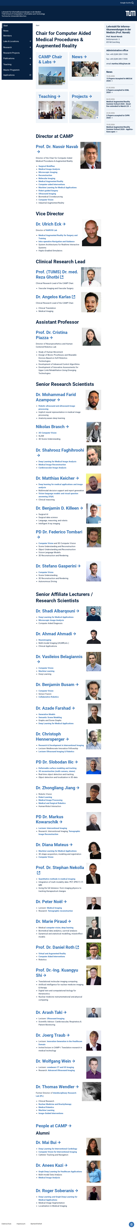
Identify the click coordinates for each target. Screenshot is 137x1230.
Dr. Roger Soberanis (55, 1190)
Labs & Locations (11, 41)
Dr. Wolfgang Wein (53, 1061)
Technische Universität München (14, 16)
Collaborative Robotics (49, 697)
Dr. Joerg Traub (50, 1035)
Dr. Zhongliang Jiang (55, 787)
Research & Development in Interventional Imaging (61, 745)
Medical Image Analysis (49, 169)
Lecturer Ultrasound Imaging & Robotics (56, 751)
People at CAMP (51, 1125)
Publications (8, 58)
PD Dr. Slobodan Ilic (55, 762)
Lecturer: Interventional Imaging (53, 828)
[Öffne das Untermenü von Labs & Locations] (30, 41)
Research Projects (11, 53)
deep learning (67, 927)
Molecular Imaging (47, 178)
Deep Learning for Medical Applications (56, 617)
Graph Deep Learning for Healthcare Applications (60, 1171)
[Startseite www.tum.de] (130, 13)
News (5, 31)
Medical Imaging (54, 908)
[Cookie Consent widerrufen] (131, 1224)
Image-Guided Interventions (51, 1113)
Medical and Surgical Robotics (52, 803)
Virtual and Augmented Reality (52, 953)
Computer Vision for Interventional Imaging (58, 1152)
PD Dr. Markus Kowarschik (49, 819)
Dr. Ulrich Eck (48, 224)
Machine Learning (46, 671)
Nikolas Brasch (50, 426)
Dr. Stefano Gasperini (56, 566)
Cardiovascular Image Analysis (52, 468)
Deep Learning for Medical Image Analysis (57, 461)
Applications (9, 75)
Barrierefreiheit (36, 1224)
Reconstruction (45, 175)
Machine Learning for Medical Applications (58, 187)
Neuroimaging (45, 640)
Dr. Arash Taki (49, 1012)
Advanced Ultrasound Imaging (61, 1070)
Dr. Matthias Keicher (55, 478)
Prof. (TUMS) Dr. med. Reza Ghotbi (57, 274)
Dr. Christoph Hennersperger (50, 736)
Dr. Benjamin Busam (55, 684)
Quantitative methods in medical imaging (57, 879)
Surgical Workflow (47, 166)
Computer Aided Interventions (52, 956)
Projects (80, 96)
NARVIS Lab (51, 230)
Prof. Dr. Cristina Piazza (51, 335)
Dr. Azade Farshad (53, 708)
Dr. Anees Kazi (49, 1165)
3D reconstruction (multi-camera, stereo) (57, 771)
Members (7, 36)
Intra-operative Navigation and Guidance (57, 241)
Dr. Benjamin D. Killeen (57, 508)
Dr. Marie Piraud (51, 921)
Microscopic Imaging (48, 172)
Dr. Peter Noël (49, 901)
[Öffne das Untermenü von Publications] (30, 58)
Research (7, 47)
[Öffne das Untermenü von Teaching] (30, 64)
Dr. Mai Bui (46, 1142)
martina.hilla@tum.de (121, 64)
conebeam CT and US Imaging (60, 1067)
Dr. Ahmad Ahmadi (54, 633)
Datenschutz (6, 1224)
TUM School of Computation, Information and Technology (23, 14)
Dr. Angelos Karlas (53, 296)
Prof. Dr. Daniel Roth (55, 947)
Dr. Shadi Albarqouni (55, 611)
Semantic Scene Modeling (50, 717)
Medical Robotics (46, 1107)
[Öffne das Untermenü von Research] (30, 47)
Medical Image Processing (50, 800)
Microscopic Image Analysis (51, 620)
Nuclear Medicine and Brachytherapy (55, 1104)
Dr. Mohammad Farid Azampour (56, 397)
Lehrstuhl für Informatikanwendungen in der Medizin (21, 12)
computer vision (53, 927)
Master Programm (11, 70)
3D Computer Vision (47, 433)
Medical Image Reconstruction (52, 464)
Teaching (7, 64)
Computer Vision (46, 200)
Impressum (21, 1224)
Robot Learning (45, 797)
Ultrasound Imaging (47, 194)
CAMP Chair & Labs (50, 59)
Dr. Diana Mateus (52, 844)
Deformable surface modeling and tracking (58, 768)
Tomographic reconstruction (60, 911)
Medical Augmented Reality (51, 181)
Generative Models (47, 714)
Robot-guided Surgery (48, 190)
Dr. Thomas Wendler (55, 1086)
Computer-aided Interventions (52, 184)
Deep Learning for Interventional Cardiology (58, 1149)
